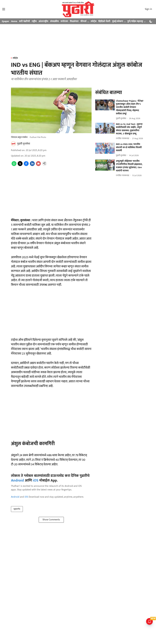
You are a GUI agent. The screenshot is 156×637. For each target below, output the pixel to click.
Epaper (5, 21)
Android (17, 480)
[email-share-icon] (38, 165)
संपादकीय (54, 21)
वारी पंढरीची (24, 21)
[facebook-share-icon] (26, 165)
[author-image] (13, 143)
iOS (35, 480)
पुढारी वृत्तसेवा (23, 143)
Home (14, 21)
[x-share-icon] (20, 165)
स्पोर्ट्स (93, 21)
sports (17, 509)
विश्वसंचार (74, 21)
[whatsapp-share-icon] (14, 165)
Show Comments (51, 520)
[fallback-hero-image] (105, 105)
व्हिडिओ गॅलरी (104, 21)
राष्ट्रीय (34, 21)
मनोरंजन (64, 21)
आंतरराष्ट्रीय (43, 21)
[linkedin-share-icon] (32, 165)
